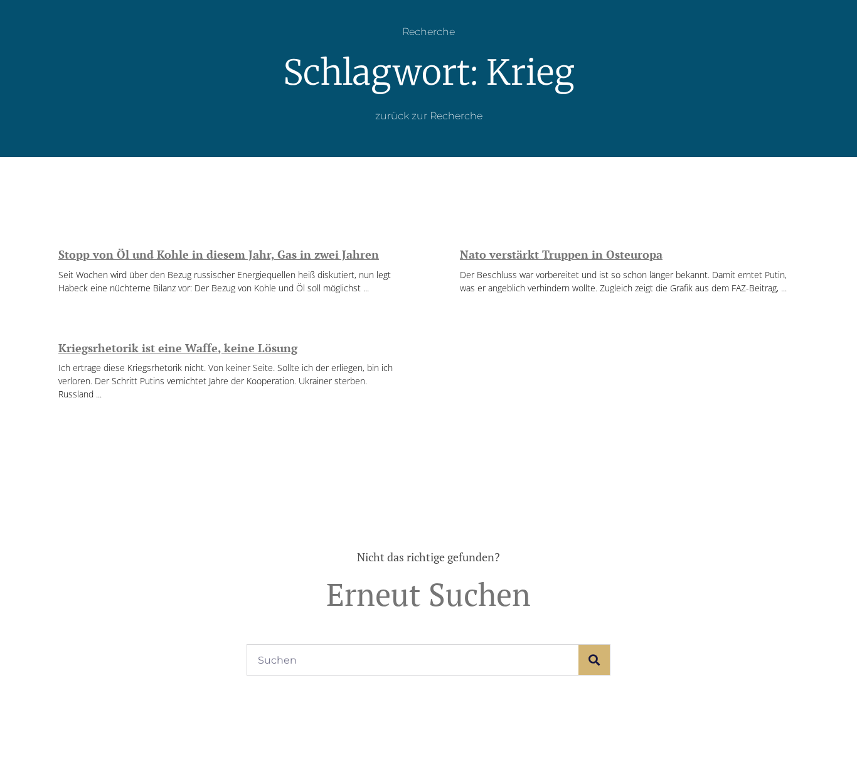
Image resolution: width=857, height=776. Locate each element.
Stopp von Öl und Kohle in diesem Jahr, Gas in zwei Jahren (218, 254)
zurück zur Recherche (428, 116)
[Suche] (594, 660)
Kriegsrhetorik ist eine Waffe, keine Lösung (177, 347)
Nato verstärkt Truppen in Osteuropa (561, 254)
